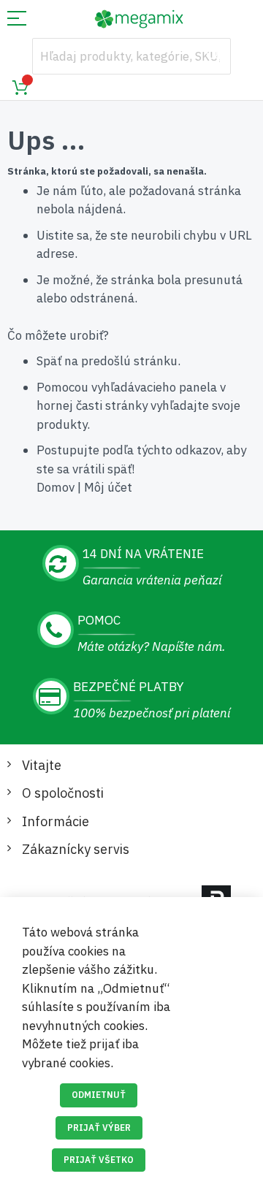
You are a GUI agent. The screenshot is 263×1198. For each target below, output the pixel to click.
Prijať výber (99, 1127)
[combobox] (131, 56)
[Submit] (212, 56)
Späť (49, 361)
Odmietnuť (99, 1094)
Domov (56, 487)
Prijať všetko (99, 1159)
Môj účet (108, 487)
